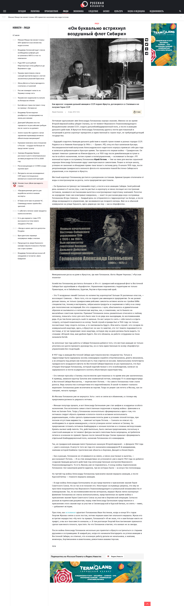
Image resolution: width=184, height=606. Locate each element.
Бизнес (106, 11)
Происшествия (51, 11)
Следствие (93, 11)
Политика (35, 11)
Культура (118, 11)
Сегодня (22, 11)
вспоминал (70, 512)
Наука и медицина (136, 11)
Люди (65, 11)
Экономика (78, 11)
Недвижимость (157, 11)
